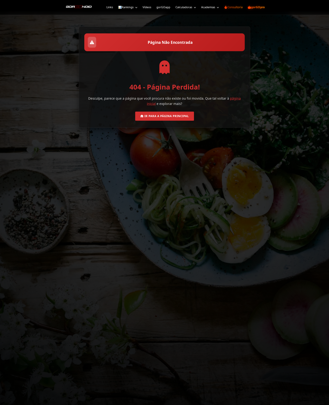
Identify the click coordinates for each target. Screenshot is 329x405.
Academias (208, 7)
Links (109, 7)
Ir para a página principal (166, 116)
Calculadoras (184, 7)
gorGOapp (163, 7)
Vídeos (147, 7)
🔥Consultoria (233, 7)
